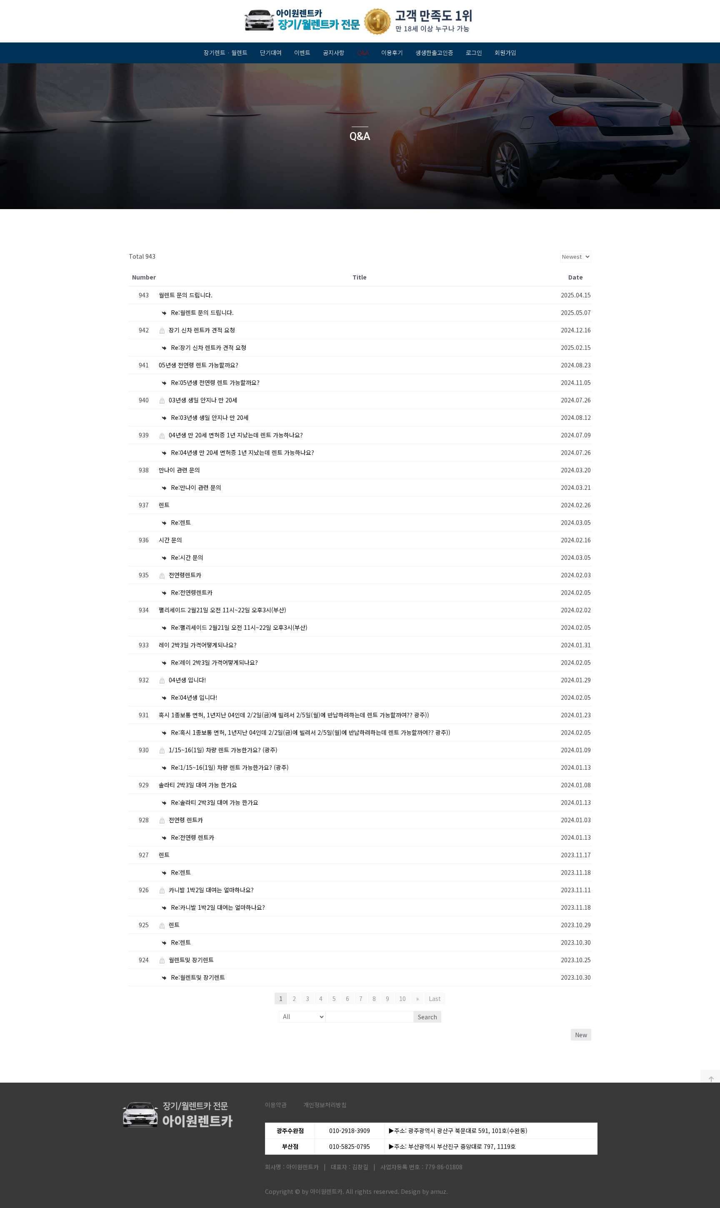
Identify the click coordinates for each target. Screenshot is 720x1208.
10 (402, 998)
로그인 (474, 52)
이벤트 (302, 52)
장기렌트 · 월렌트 (226, 52)
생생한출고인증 (434, 52)
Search (427, 1017)
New (581, 1035)
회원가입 (505, 52)
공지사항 (334, 52)
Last (435, 998)
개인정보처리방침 (325, 1105)
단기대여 (271, 52)
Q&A (363, 52)
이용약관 (276, 1105)
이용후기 (392, 52)
